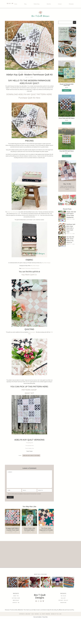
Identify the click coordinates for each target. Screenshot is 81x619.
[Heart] (12, 3)
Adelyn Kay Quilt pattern (12, 211)
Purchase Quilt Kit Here (29, 98)
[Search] (74, 22)
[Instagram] (11, 3)
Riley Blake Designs (46, 262)
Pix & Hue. (59, 613)
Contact (60, 4)
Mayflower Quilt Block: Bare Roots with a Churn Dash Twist (70, 228)
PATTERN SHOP (29, 390)
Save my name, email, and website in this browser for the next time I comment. (24, 493)
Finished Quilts (23, 72)
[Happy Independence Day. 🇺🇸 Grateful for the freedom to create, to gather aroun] (57, 582)
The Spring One (29, 442)
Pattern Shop (36, 4)
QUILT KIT (29, 393)
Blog (25, 4)
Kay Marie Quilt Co (29, 275)
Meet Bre (49, 4)
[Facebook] (7, 3)
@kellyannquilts (31, 332)
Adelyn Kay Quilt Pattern (31, 455)
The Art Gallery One (29, 448)
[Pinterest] (9, 3)
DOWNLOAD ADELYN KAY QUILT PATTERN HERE (29, 94)
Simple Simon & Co (35, 268)
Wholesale (71, 4)
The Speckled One (29, 445)
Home (15, 4)
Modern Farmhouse (26, 268)
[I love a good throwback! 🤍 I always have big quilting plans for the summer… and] (12, 582)
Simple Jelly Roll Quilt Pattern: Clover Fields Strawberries (71, 214)
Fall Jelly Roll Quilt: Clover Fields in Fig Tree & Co (70, 239)
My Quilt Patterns (35, 72)
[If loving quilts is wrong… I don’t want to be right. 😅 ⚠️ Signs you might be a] (23, 582)
